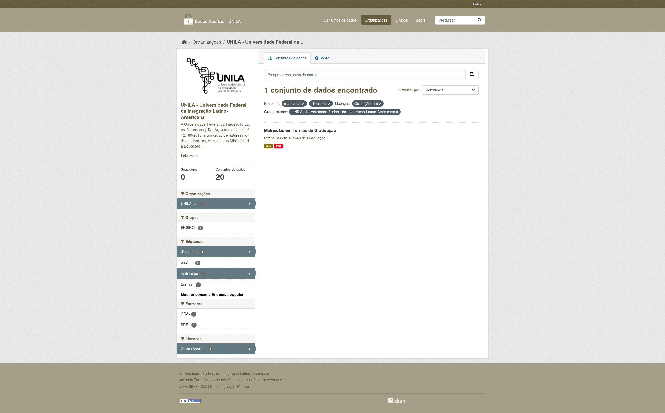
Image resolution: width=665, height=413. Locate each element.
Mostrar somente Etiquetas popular (212, 294)
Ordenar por (409, 89)
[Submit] (479, 20)
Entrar (478, 4)
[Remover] (303, 104)
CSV (268, 146)
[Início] (184, 41)
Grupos (402, 20)
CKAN (396, 401)
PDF (279, 146)
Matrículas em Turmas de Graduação (300, 130)
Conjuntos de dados (340, 20)
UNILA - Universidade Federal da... (265, 41)
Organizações (376, 20)
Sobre (421, 20)
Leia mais (189, 155)
